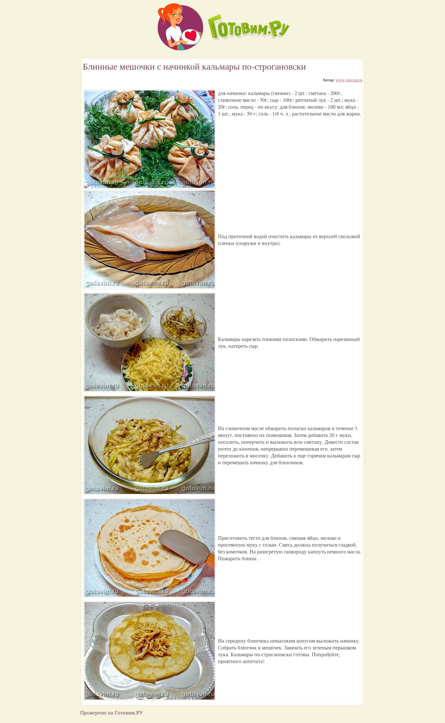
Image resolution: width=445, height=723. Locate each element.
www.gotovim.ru (349, 79)
